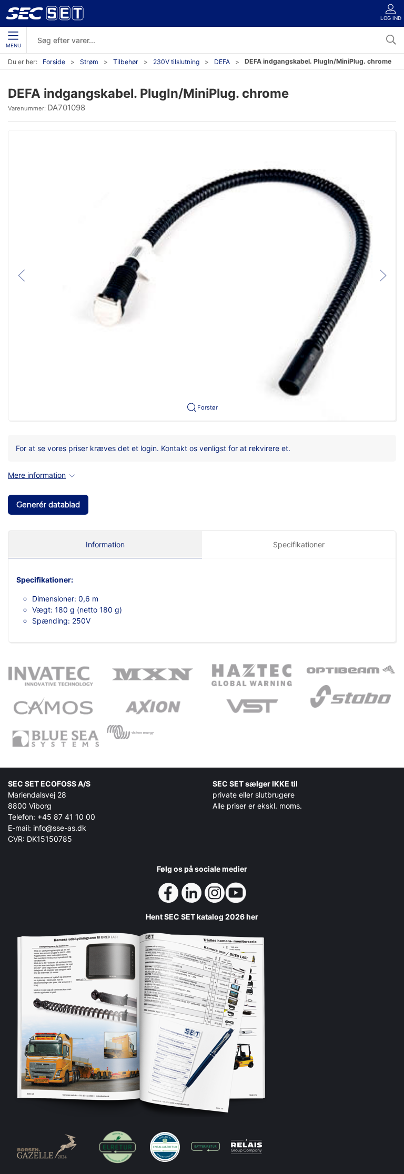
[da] (44, 13)
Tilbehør (125, 62)
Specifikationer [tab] (299, 544)
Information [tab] (105, 544)
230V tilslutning (176, 62)
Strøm (89, 62)
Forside (54, 62)
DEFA (222, 62)
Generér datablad (48, 504)
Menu (13, 45)
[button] (202, 274)
